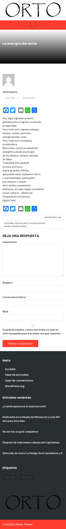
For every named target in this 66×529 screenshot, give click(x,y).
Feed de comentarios (19, 380)
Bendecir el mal (53, 217)
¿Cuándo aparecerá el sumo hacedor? (24, 406)
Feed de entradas (17, 375)
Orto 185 (10, 477)
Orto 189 (10, 97)
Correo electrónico (15, 297)
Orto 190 (26, 477)
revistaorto (10, 92)
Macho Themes (23, 524)
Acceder (10, 369)
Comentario (10, 241)
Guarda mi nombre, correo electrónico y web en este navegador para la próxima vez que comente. (32, 331)
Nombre (8, 282)
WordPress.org (14, 386)
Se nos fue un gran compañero (20, 431)
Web (5, 311)
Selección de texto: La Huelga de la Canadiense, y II (32, 453)
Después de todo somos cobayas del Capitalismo (31, 442)
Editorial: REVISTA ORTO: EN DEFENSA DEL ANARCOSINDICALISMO (24, 225)
